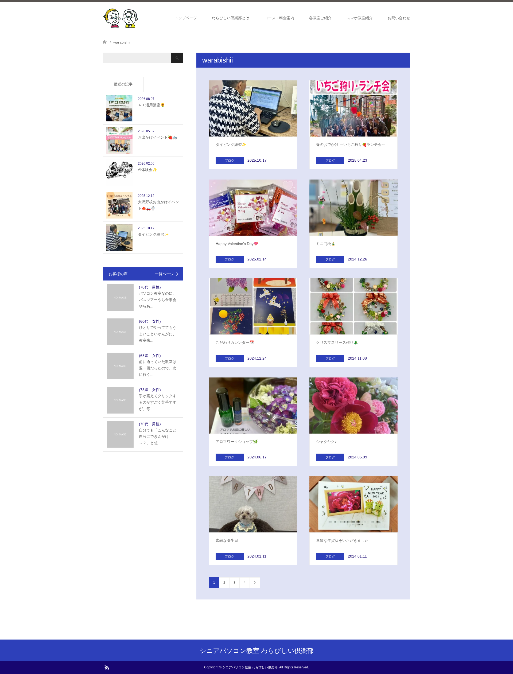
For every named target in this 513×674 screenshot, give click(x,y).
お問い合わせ (399, 18)
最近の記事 (123, 84)
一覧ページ (164, 274)
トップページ (185, 18)
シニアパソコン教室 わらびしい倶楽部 (257, 650)
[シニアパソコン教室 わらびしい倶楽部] (120, 17)
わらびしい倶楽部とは (230, 18)
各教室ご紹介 (320, 18)
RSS (106, 667)
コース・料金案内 (279, 18)
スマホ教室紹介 (360, 18)
